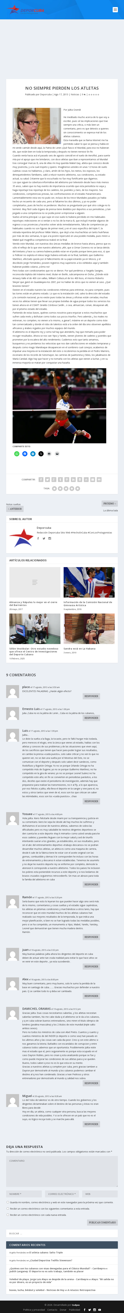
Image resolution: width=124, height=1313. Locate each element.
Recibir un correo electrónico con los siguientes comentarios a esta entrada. (50, 1208)
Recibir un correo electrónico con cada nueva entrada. (38, 1214)
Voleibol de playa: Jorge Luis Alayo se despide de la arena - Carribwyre (48, 1279)
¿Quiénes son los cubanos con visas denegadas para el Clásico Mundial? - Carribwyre (57, 1268)
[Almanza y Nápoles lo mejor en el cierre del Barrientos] (34, 582)
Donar (63, 1309)
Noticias (75, 94)
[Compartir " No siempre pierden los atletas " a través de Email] (92, 479)
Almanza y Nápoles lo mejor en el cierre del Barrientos (33, 604)
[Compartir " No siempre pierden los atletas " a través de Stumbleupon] (86, 479)
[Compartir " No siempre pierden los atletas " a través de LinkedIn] (73, 479)
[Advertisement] (62, 43)
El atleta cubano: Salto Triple (46, 1252)
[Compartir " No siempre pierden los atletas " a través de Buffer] (80, 479)
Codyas (76, 1304)
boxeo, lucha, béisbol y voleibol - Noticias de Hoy (36, 1290)
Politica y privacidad (34, 1309)
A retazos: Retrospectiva (81, 1290)
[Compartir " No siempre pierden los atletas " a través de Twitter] (47, 479)
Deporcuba (46, 94)
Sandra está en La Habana (79, 648)
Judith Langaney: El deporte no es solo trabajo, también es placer (46, 1271)
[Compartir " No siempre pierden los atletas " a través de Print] (99, 479)
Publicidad (74, 1309)
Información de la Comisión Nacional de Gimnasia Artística (88, 604)
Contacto (52, 1309)
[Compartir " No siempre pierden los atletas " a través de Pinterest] (67, 479)
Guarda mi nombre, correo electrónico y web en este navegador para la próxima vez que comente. (61, 1202)
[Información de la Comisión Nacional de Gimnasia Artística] (89, 582)
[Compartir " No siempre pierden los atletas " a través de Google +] (54, 479)
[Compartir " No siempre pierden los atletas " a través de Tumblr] (60, 479)
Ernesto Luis (31, 709)
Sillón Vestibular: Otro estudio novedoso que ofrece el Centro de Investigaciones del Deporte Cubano (33, 651)
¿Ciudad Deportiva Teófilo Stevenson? (50, 1260)
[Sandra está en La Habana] (89, 629)
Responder (91, 696)
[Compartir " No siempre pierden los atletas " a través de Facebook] (41, 479)
